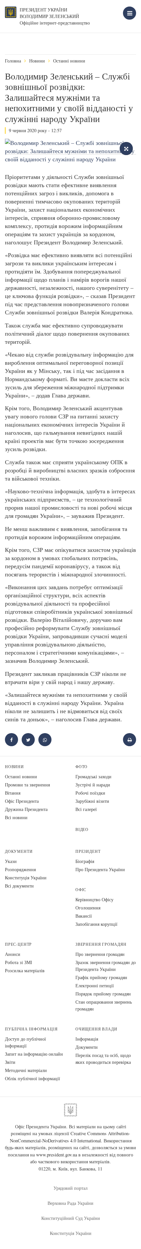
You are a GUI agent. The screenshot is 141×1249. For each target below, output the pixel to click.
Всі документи (19, 886)
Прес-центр (18, 944)
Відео (82, 829)
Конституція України (26, 877)
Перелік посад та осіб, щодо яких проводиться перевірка (103, 1058)
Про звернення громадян (100, 954)
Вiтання (12, 793)
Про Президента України (100, 869)
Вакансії (83, 916)
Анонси (12, 954)
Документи (18, 851)
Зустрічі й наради (92, 785)
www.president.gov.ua (56, 1155)
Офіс (80, 889)
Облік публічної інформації (32, 1078)
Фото (81, 766)
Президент (87, 851)
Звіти (10, 1062)
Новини (37, 61)
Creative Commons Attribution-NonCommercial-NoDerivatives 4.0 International (70, 1137)
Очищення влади (96, 1029)
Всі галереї (86, 809)
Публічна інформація (31, 1029)
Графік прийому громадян (101, 977)
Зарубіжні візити (92, 801)
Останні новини (69, 61)
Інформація (86, 1039)
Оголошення (87, 908)
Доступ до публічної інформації (25, 1042)
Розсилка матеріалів (25, 970)
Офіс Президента (22, 801)
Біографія (84, 861)
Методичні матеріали (26, 1070)
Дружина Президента (26, 809)
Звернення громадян (101, 944)
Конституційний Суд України (70, 1218)
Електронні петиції (94, 985)
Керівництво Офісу (94, 899)
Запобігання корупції (96, 924)
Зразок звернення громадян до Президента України (105, 965)
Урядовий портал (70, 1188)
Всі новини (16, 817)
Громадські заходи (93, 776)
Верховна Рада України (70, 1203)
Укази (11, 861)
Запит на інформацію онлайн (34, 1054)
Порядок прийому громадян (103, 994)
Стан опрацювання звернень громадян (103, 1005)
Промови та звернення (27, 785)
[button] (28, 739)
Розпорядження (20, 869)
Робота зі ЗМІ (18, 962)
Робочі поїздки (90, 793)
